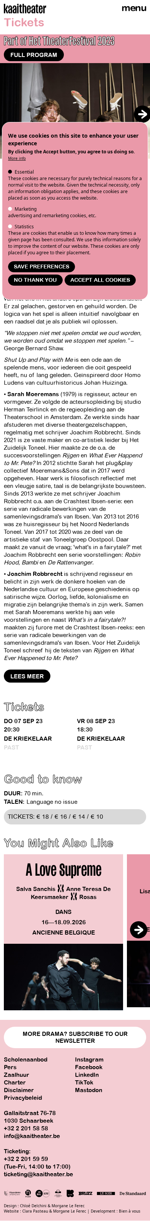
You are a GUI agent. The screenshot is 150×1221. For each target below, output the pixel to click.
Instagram (89, 1059)
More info (17, 158)
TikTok (84, 1082)
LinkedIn (87, 1074)
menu (134, 8)
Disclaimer (19, 1090)
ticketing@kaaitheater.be (38, 1174)
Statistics (24, 226)
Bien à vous (129, 1211)
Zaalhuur (16, 1074)
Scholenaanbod (25, 1059)
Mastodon (88, 1090)
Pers (10, 1067)
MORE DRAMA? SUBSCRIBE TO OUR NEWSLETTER (75, 1037)
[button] (142, 114)
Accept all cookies (100, 280)
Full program (33, 55)
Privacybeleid (23, 1097)
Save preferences (41, 266)
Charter (15, 1082)
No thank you (35, 280)
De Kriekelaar (28, 738)
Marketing (26, 209)
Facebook (89, 1067)
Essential (24, 172)
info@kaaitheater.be (32, 1136)
